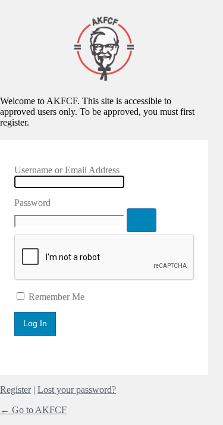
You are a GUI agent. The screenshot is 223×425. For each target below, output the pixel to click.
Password (32, 203)
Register (15, 390)
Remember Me (56, 297)
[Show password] (141, 220)
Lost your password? (76, 390)
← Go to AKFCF (33, 410)
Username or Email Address (67, 170)
